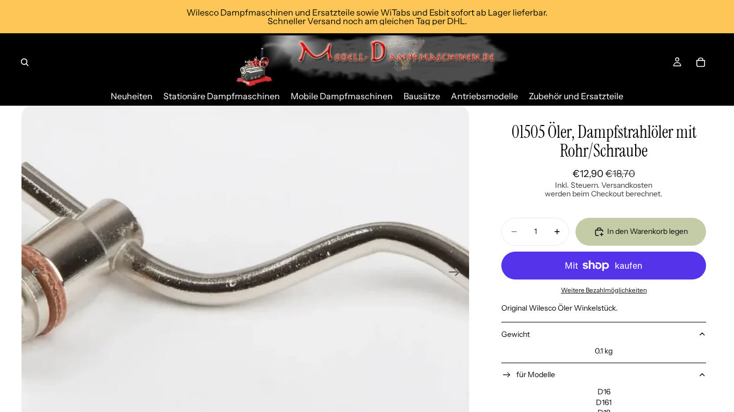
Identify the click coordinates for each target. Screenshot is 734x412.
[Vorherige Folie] (33, 273)
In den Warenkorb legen (647, 231)
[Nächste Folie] (457, 273)
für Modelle (535, 374)
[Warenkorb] (701, 62)
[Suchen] (25, 62)
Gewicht (515, 334)
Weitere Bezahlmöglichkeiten (604, 290)
